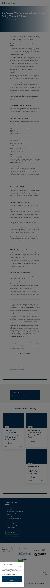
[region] (12, 574)
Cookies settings (12, 583)
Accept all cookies (12, 577)
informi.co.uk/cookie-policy (12, 574)
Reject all (12, 580)
